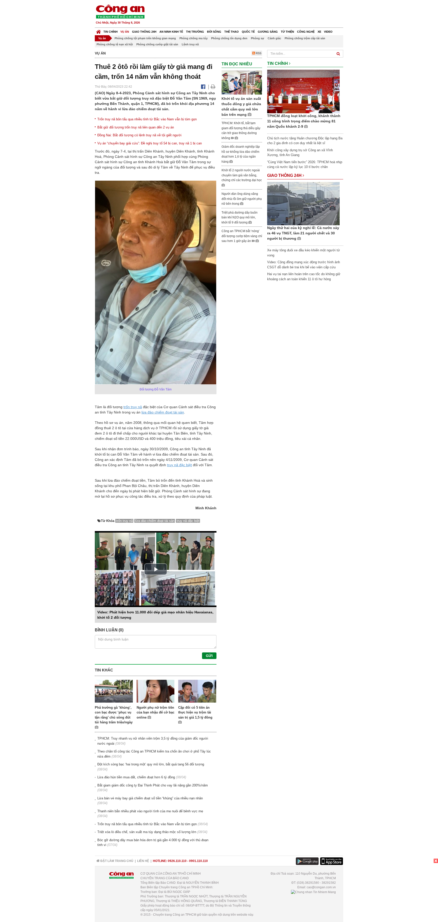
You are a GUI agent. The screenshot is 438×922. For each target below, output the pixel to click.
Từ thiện (287, 31)
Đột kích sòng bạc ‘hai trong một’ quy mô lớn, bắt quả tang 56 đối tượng (150, 764)
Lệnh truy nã (190, 44)
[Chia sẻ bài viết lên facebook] (203, 86)
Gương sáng (268, 31)
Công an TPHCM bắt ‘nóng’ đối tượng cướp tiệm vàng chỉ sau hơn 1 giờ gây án (242, 236)
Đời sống (214, 31)
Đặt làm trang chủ (116, 861)
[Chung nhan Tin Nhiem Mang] (313, 892)
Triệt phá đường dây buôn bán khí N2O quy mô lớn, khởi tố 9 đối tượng (240, 217)
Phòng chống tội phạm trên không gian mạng (145, 38)
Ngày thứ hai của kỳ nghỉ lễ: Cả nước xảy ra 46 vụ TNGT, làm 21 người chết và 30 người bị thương (303, 233)
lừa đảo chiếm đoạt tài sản (162, 412)
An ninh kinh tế (171, 31)
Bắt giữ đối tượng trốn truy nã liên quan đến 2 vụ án (135, 127)
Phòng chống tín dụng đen (229, 38)
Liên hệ (143, 861)
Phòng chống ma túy (193, 38)
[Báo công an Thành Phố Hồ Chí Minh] (120, 11)
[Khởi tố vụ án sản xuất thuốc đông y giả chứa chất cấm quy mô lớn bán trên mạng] (242, 82)
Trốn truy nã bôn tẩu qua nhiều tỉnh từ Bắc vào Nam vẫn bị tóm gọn (147, 119)
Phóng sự (257, 38)
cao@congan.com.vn (321, 887)
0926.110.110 (177, 861)
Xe (319, 31)
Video (328, 31)
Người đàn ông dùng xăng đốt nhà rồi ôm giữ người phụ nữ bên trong (242, 198)
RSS (258, 53)
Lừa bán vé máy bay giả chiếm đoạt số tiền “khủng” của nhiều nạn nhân (150, 798)
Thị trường (195, 31)
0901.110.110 (198, 861)
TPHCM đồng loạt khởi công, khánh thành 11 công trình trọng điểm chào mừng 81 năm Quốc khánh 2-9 (303, 121)
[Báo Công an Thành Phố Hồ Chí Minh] (98, 30)
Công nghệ (306, 31)
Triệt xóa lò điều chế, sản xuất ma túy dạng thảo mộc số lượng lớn (146, 832)
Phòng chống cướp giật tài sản (157, 44)
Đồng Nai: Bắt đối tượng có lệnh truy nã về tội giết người (139, 135)
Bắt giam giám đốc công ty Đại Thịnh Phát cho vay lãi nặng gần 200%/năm (152, 785)
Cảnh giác (274, 38)
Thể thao (231, 31)
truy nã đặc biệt (179, 465)
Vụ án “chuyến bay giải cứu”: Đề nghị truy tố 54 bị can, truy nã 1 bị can (149, 143)
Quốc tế (248, 31)
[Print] (213, 86)
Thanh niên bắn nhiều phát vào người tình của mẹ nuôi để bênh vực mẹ (150, 811)
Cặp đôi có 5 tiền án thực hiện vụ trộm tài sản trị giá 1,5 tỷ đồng (195, 712)
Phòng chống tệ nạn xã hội (115, 44)
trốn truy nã (132, 407)
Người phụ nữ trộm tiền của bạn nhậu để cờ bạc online (155, 712)
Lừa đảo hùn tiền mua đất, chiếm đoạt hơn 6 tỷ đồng (136, 777)
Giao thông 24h (144, 31)
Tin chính (110, 31)
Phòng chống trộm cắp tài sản (305, 38)
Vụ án (124, 31)
